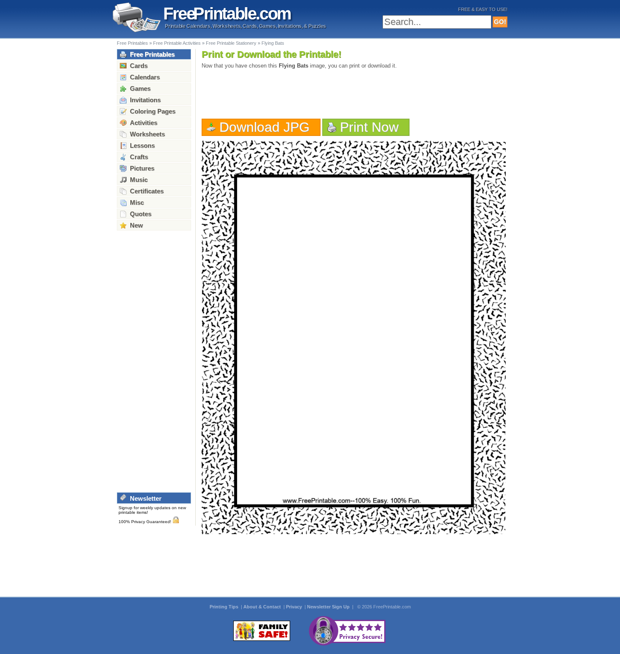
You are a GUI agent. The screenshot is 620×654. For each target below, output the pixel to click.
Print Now (369, 127)
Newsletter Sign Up (329, 606)
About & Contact (262, 606)
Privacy (294, 606)
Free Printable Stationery (231, 43)
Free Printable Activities (177, 43)
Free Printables (132, 43)
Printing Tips (225, 606)
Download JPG (264, 127)
